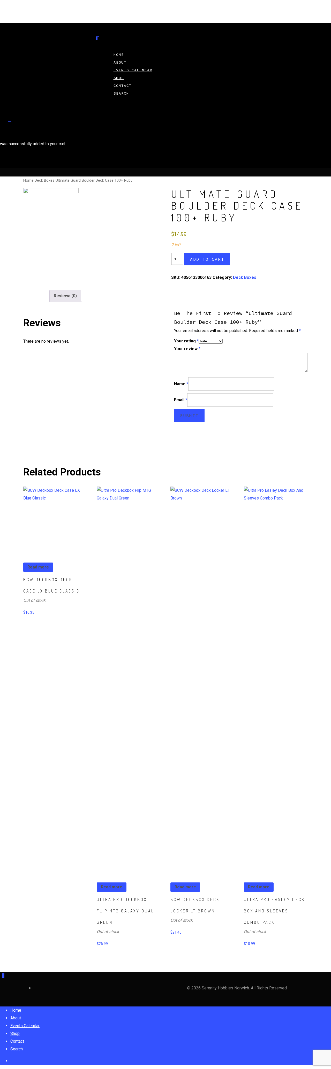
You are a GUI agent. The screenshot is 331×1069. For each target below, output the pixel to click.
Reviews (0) (65, 295)
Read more (38, 567)
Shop (15, 1033)
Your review (187, 348)
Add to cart (207, 259)
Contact (17, 1041)
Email (180, 399)
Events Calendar (133, 70)
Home (28, 180)
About (15, 1018)
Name (181, 383)
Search (121, 93)
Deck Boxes (45, 180)
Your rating (186, 341)
